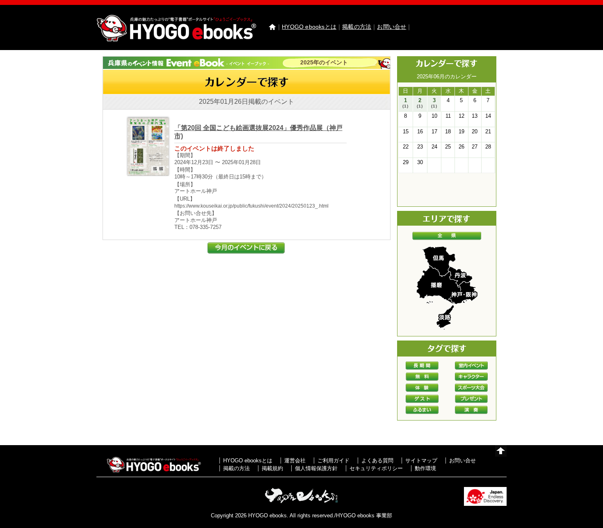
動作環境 (425, 468)
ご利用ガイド (333, 460)
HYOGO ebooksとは (309, 26)
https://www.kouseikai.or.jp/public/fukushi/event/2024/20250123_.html (251, 206)
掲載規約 (272, 468)
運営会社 (295, 460)
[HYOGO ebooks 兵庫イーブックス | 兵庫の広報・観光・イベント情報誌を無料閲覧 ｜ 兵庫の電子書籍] (176, 39)
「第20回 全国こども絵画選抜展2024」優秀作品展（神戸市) (258, 132)
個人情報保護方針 (316, 468)
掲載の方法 (356, 26)
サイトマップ (421, 460)
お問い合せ (391, 26)
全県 (446, 236)
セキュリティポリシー (376, 468)
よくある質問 (377, 460)
